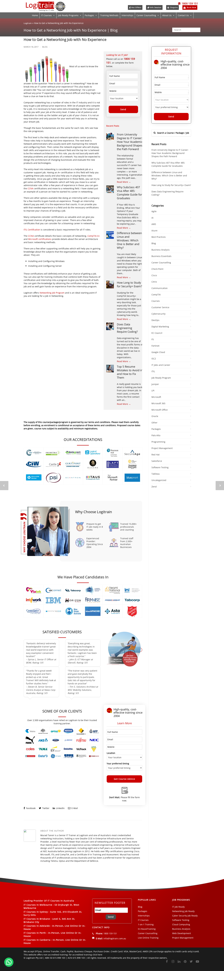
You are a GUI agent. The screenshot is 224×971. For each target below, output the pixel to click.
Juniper (155, 384)
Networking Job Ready (183, 911)
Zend (154, 486)
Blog (44, 46)
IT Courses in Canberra (37, 939)
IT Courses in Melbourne (38, 904)
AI (152, 217)
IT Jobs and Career (160, 364)
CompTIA (156, 294)
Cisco (154, 275)
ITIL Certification (32, 229)
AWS (153, 224)
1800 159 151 (189, 3)
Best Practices (158, 236)
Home (35, 15)
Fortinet (155, 345)
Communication (159, 288)
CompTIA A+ (93, 235)
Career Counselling (146, 15)
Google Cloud (158, 352)
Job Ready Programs (68, 15)
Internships (127, 15)
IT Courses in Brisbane (37, 918)
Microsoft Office (159, 409)
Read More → (124, 181)
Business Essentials (161, 256)
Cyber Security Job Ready (185, 915)
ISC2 (153, 358)
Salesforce (156, 461)
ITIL (153, 371)
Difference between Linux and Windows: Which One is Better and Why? (129, 240)
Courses (155, 300)
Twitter (45, 808)
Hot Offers (136, 7)
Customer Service (160, 307)
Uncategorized (158, 480)
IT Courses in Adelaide (37, 925)
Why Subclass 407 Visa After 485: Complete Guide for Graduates (129, 192)
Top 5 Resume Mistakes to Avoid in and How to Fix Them (130, 372)
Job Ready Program (161, 377)
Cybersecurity (158, 313)
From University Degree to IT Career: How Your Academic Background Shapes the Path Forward (130, 142)
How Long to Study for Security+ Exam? (129, 284)
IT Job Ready (178, 906)
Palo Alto (155, 435)
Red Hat (155, 454)
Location (111, 753)
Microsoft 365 (158, 403)
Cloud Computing (181, 924)
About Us (167, 15)
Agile (153, 211)
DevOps (155, 320)
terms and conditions (105, 425)
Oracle (154, 416)
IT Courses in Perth (35, 932)
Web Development (181, 933)
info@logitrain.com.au (114, 938)
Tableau (155, 473)
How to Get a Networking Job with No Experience (65, 39)
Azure (154, 230)
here (100, 954)
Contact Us (183, 15)
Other (154, 422)
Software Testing (160, 467)
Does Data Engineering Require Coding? (127, 327)
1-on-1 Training (146, 924)
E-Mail (74, 808)
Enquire (174, 7)
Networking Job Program (52, 292)
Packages (89, 15)
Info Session (155, 7)
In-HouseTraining (147, 928)
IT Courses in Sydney (36, 911)
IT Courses (46, 15)
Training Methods (109, 15)
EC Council (156, 332)
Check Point (157, 268)
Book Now (191, 7)
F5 (152, 339)
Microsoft (156, 397)
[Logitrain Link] (46, 9)
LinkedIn (60, 808)
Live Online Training (148, 937)
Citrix (154, 281)
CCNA (31, 188)
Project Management (162, 448)
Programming (158, 441)
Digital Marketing (160, 326)
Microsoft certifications (40, 239)
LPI (152, 390)
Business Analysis (160, 249)
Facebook (30, 808)
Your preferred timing (118, 763)
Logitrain (28, 23)
